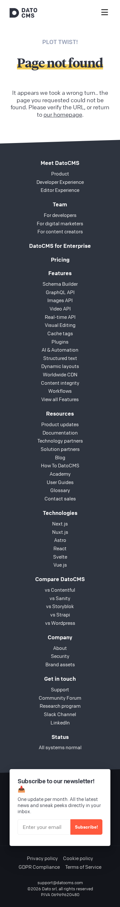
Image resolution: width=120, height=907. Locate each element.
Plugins (60, 341)
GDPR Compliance (39, 867)
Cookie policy (78, 858)
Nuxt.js (60, 532)
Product (60, 173)
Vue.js (60, 564)
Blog (60, 457)
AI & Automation (60, 349)
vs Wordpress (60, 623)
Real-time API (60, 317)
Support (60, 689)
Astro (60, 540)
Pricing (60, 259)
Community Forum (60, 698)
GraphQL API (60, 292)
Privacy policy (42, 858)
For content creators (60, 231)
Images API (60, 300)
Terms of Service (83, 867)
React (60, 548)
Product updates (60, 424)
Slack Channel (60, 714)
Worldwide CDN (60, 374)
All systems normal (60, 747)
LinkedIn (60, 722)
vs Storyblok (60, 606)
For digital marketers (60, 223)
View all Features (60, 399)
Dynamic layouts (60, 366)
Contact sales (60, 498)
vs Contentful (60, 590)
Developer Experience (60, 182)
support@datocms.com (60, 882)
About (60, 648)
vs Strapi (60, 614)
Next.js (60, 523)
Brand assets (60, 664)
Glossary (60, 490)
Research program (60, 706)
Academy (60, 474)
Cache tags (60, 333)
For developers (60, 215)
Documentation (60, 432)
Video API (60, 308)
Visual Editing (60, 325)
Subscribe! (86, 827)
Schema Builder (60, 284)
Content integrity (60, 383)
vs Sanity (60, 598)
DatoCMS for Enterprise (60, 245)
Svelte (60, 556)
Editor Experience (60, 190)
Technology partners (60, 440)
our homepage (63, 114)
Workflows (60, 391)
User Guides (60, 482)
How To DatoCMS (60, 465)
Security (60, 656)
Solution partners (60, 449)
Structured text (60, 358)
